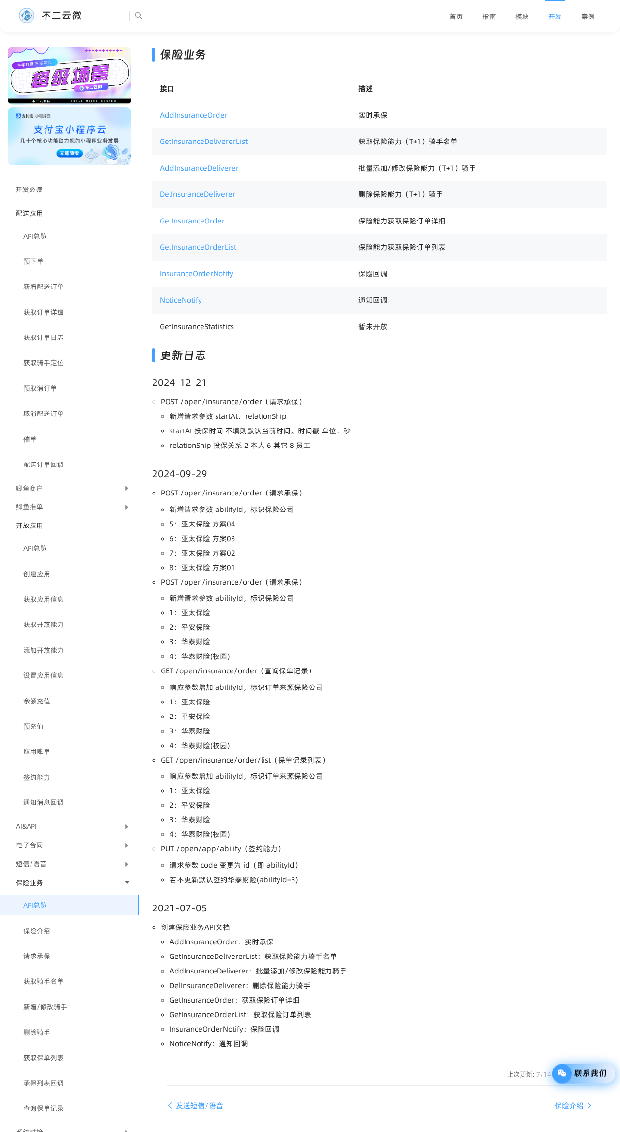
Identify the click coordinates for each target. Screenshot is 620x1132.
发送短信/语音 (198, 1105)
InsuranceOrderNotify (196, 274)
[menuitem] (456, 16)
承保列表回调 (43, 1083)
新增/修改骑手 (45, 1007)
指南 (489, 16)
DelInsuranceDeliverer (197, 194)
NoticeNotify (181, 300)
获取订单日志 (43, 337)
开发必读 (29, 189)
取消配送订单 (43, 413)
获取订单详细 (43, 312)
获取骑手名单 (43, 981)
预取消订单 (40, 388)
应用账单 (36, 751)
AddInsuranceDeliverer (199, 168)
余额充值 (36, 701)
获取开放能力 (43, 624)
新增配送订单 (43, 286)
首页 (456, 16)
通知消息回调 (43, 802)
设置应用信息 (43, 675)
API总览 (35, 236)
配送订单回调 (43, 464)
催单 (30, 439)
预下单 (33, 261)
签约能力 (36, 777)
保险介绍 (36, 931)
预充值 (33, 726)
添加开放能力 (43, 650)
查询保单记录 (43, 1108)
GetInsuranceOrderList (198, 247)
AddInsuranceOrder (194, 115)
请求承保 (36, 956)
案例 (588, 16)
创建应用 (36, 574)
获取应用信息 (43, 599)
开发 (555, 16)
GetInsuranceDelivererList (204, 141)
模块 (522, 16)
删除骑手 (36, 1032)
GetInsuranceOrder (192, 221)
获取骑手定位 (43, 362)
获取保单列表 (43, 1058)
